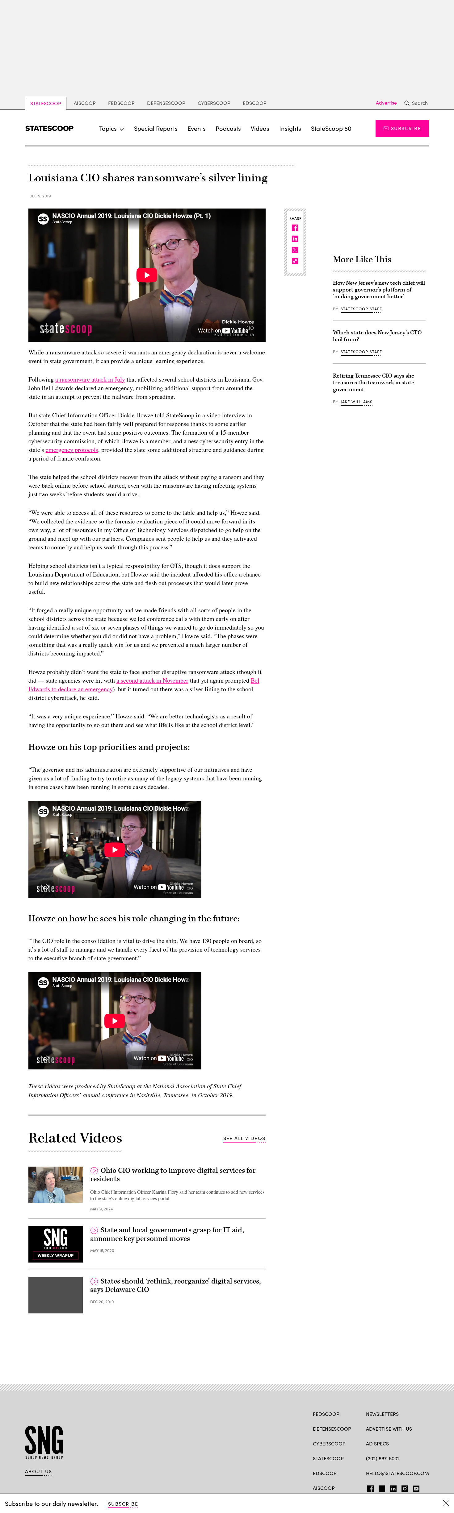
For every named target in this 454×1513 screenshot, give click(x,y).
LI (391, 1487)
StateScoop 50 (331, 128)
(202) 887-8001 (382, 1458)
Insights (290, 128)
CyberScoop (214, 103)
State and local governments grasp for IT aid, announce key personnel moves (167, 1234)
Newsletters (382, 1414)
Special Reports (156, 128)
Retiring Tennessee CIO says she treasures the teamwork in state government (373, 382)
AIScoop (85, 103)
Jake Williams (356, 401)
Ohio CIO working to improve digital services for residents (173, 1175)
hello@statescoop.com (397, 1473)
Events (196, 128)
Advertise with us (389, 1428)
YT (415, 1487)
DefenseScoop (166, 103)
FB (369, 1487)
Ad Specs (377, 1443)
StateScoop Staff (361, 309)
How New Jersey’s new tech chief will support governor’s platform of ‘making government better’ (379, 289)
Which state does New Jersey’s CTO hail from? (377, 336)
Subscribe (406, 128)
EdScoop (255, 103)
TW (381, 1487)
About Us (38, 1471)
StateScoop (45, 103)
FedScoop (121, 103)
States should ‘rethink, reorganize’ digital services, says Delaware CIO (175, 1286)
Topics (108, 128)
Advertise (386, 103)
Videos (260, 128)
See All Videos (244, 1138)
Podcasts (228, 128)
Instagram (404, 1487)
